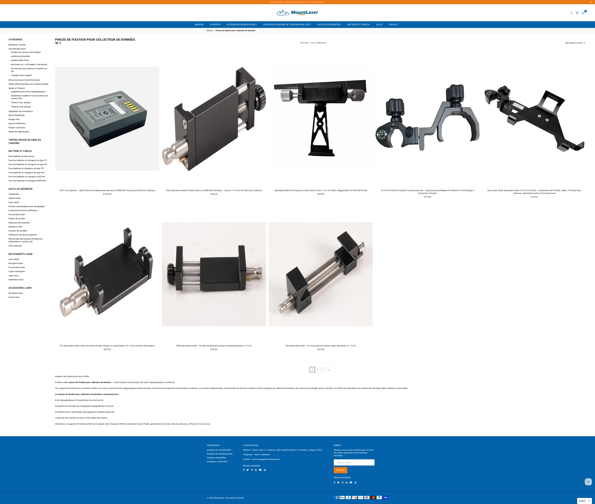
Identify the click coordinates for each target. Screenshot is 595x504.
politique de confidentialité (219, 450)
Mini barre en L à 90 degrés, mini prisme (29, 64)
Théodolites (14, 194)
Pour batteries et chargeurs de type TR (26, 168)
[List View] (60, 42)
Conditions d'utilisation (217, 461)
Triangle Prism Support (21, 75)
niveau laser (14, 297)
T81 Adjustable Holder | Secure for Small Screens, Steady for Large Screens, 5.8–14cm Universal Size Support (107, 346)
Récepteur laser (16, 263)
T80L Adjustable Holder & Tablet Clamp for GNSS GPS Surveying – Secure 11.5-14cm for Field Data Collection (214, 190)
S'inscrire (340, 470)
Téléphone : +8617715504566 (256, 454)
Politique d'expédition (216, 458)
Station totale (15, 198)
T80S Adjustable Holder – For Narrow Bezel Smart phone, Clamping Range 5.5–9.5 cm (214, 346)
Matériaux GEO (15, 227)
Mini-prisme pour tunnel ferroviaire (24, 80)
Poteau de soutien (17, 218)
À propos (215, 24)
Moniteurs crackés (17, 45)
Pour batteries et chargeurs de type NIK (26, 172)
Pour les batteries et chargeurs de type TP (28, 160)
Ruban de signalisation (19, 131)
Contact (394, 24)
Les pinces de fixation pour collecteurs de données (78, 394)
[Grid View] (56, 42)
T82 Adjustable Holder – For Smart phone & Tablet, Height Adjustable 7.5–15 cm (320, 346)
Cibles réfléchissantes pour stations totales (28, 84)
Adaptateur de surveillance (21, 111)
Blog (379, 24)
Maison (199, 24)
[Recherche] (571, 12)
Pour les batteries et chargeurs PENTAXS (27, 180)
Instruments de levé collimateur (23, 210)
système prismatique (20, 56)
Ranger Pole (14, 119)
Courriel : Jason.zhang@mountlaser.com (261, 459)
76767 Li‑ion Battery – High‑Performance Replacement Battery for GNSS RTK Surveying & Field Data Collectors (107, 190)
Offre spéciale (15, 246)
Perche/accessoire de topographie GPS (286, 24)
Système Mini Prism (20, 60)
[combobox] (584, 501)
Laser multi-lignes (17, 271)
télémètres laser (16, 279)
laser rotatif (14, 202)
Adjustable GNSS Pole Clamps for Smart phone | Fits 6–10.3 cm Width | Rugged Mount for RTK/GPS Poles (320, 190)
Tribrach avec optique (21, 102)
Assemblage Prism (17, 49)
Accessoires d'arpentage (241, 24)
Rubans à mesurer (17, 127)
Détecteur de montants (19, 223)
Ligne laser (14, 275)
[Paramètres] (577, 12)
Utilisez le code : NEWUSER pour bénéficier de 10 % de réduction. (297, 2)
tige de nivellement (17, 123)
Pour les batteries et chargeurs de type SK (28, 164)
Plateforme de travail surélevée (23, 235)
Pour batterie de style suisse (22, 156)
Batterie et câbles (358, 24)
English (582, 501)
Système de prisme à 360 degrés (26, 52)
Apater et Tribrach (17, 88)
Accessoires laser (17, 214)
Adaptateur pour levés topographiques (28, 91)
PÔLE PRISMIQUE (17, 115)
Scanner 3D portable (18, 231)
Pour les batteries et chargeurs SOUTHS (27, 176)
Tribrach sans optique (21, 106)
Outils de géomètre (328, 24)
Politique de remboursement (220, 454)
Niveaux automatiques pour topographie (27, 206)
